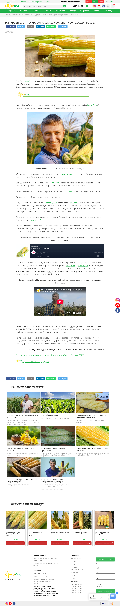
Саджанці (11, 11)
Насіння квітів (60, 11)
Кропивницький (38, 593)
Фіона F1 (70, 191)
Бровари (36, 595)
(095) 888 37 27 (76, 591)
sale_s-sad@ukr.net (39, 573)
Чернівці (53, 592)
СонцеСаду (92, 105)
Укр (111, 2)
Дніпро (43, 586)
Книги (96, 11)
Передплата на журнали (105, 559)
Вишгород (46, 595)
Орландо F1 (51, 202)
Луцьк (50, 590)
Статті (101, 2)
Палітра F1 (55, 182)
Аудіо (94, 2)
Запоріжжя (37, 590)
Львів (39, 588)
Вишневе (53, 595)
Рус (107, 2)
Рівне (53, 590)
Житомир (36, 592)
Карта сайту (75, 572)
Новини (99, 586)
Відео (88, 2)
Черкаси (48, 592)
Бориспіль (55, 593)
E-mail (97, 578)
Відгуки (73, 575)
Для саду (72, 11)
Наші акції (108, 11)
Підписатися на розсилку (105, 591)
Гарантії (47, 2)
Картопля (23, 11)
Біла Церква (48, 593)
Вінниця (43, 588)
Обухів (40, 597)
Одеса (53, 586)
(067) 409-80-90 (79, 6)
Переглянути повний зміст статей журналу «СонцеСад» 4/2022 (50, 355)
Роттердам (83, 265)
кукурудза (28, 81)
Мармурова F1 (35, 220)
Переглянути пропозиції (60, 543)
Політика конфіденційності (77, 568)
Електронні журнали (35, 2)
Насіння (48, 11)
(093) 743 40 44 (76, 593)
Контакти (23, 2)
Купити (15, 543)
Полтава (48, 586)
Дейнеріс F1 (69, 265)
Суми (35, 588)
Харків (39, 586)
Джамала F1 (74, 202)
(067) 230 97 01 (40, 576)
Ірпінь (41, 595)
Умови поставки (76, 558)
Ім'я (97, 572)
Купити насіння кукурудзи (35, 361)
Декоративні (84, 11)
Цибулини (35, 11)
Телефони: (75, 581)
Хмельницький (50, 588)
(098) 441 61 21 (76, 586)
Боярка (35, 597)
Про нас (8, 2)
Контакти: (37, 570)
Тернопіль (44, 590)
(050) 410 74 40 (76, 588)
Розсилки (99, 584)
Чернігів (42, 592)
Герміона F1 (67, 174)
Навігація (75, 555)
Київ (35, 586)
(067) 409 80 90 (76, 584)
